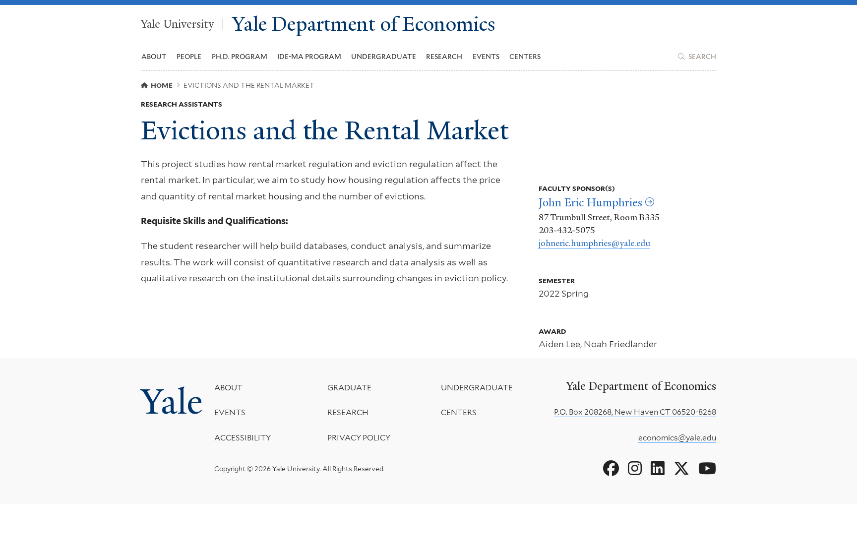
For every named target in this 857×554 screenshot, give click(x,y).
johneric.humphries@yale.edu (594, 243)
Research (347, 412)
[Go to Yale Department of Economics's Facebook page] (611, 468)
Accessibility (242, 437)
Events (486, 57)
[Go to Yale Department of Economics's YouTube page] (707, 468)
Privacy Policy (358, 437)
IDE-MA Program (309, 57)
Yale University (177, 24)
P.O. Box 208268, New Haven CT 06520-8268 (635, 412)
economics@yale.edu (677, 437)
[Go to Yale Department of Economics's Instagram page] (635, 468)
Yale (171, 401)
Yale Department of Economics (363, 24)
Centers (525, 57)
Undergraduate (477, 387)
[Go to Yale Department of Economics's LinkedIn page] (658, 468)
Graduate (349, 387)
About (228, 387)
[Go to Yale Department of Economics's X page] (681, 468)
